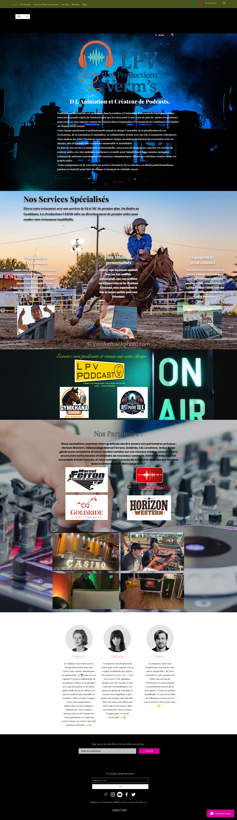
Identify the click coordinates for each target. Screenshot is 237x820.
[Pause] (56, 567)
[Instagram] (113, 794)
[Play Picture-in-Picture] (110, 567)
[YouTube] (119, 794)
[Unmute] (60, 567)
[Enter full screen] (115, 567)
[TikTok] (106, 794)
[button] (224, 2)
